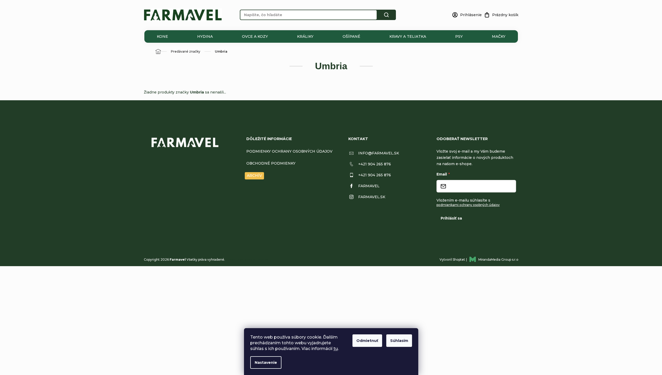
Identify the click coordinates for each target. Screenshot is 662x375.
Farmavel (369, 186)
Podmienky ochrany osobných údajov (289, 151)
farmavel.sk (371, 197)
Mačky (498, 36)
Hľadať (386, 15)
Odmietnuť (367, 340)
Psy (459, 36)
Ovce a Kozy (255, 36)
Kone (162, 36)
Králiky (305, 36)
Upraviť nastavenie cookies (247, 259)
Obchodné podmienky (270, 163)
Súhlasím (399, 340)
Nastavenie (266, 362)
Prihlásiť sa (451, 218)
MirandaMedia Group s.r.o (498, 259)
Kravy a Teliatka (407, 36)
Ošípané (351, 36)
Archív (254, 175)
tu (335, 348)
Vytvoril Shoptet (452, 259)
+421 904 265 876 (374, 164)
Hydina (205, 36)
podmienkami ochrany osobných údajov (468, 205)
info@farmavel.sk (378, 153)
